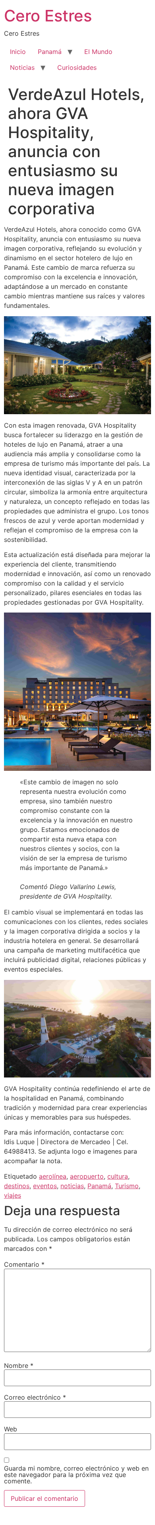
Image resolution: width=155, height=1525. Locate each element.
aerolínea (52, 1176)
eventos (45, 1186)
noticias (72, 1186)
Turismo (127, 1186)
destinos (16, 1186)
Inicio (18, 52)
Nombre (18, 1365)
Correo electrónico (35, 1397)
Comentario (24, 1264)
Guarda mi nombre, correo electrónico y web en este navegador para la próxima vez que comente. (76, 1474)
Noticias (22, 67)
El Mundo (98, 52)
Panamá (50, 52)
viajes (12, 1195)
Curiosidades (77, 67)
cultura (117, 1176)
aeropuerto (87, 1176)
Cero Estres (48, 15)
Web (10, 1429)
